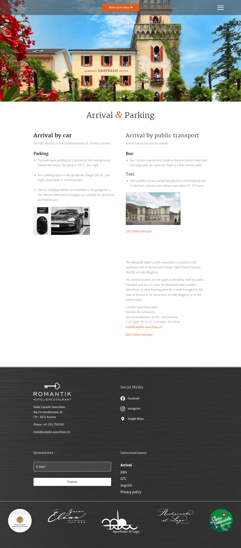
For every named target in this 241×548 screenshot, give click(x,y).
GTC (123, 478)
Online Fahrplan (141, 231)
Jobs (123, 471)
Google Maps (135, 419)
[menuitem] (219, 7)
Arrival (126, 465)
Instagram (133, 408)
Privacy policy (130, 491)
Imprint (126, 485)
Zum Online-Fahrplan (139, 334)
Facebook (133, 398)
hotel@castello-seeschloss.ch (144, 327)
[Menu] (219, 7)
